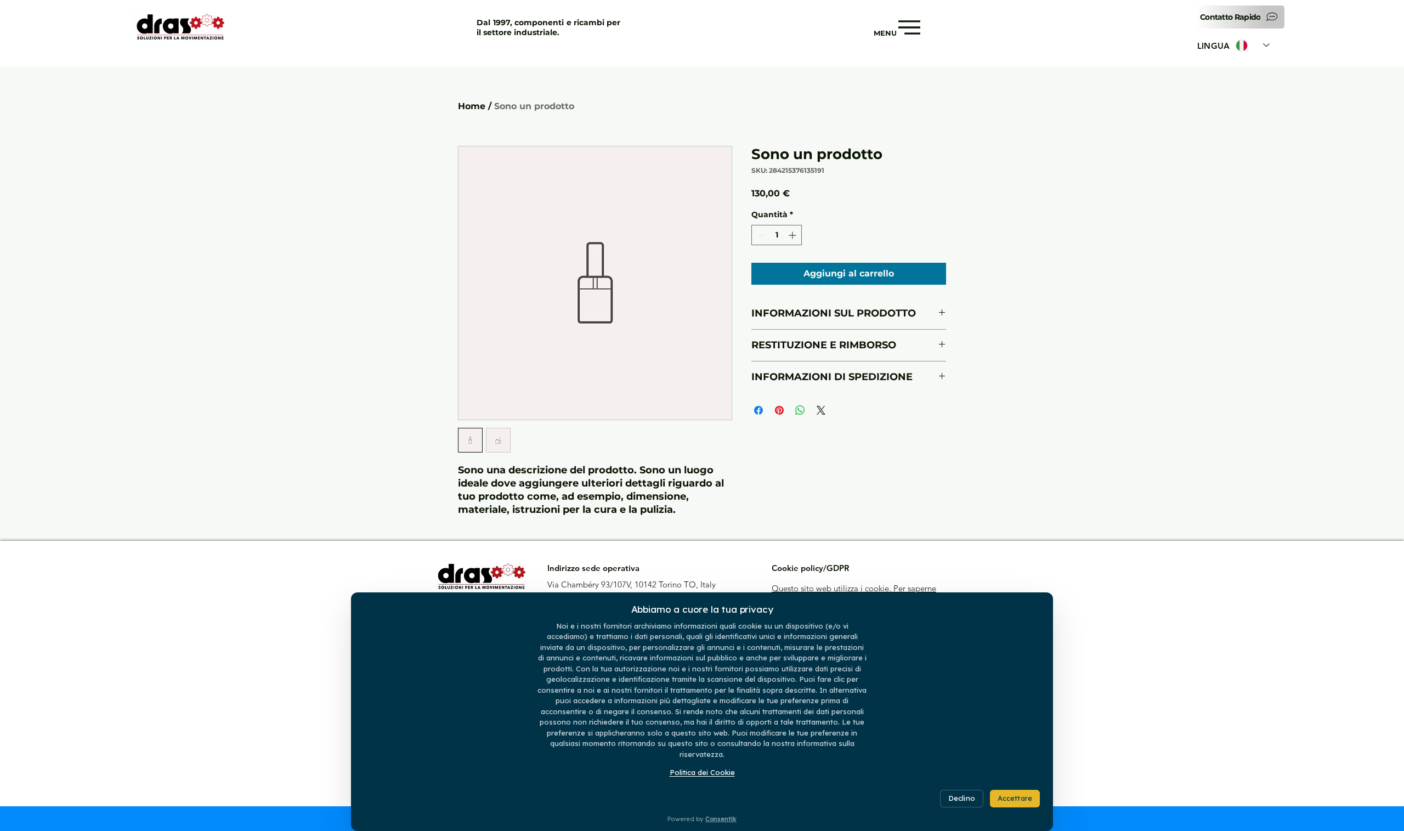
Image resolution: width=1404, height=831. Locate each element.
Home (471, 106)
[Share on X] (821, 410)
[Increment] (793, 235)
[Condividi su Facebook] (758, 410)
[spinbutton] (776, 235)
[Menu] (908, 27)
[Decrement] (760, 235)
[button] (1240, 17)
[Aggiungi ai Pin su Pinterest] (779, 410)
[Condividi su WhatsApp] (800, 410)
